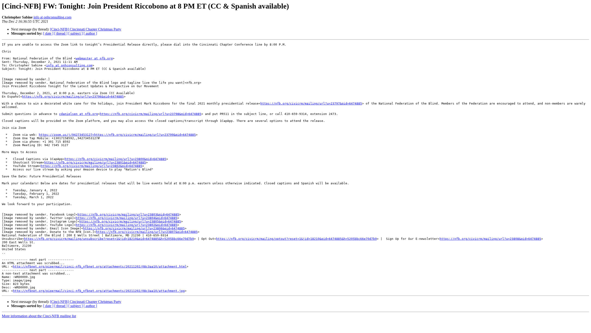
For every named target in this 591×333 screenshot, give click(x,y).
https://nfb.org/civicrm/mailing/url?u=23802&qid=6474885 (91, 166)
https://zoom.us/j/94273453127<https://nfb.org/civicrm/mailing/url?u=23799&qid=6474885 (117, 134)
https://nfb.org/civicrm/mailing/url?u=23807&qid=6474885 (147, 232)
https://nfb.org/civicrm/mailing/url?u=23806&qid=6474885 (134, 228)
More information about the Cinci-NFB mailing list (39, 316)
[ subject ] (75, 33)
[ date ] (48, 33)
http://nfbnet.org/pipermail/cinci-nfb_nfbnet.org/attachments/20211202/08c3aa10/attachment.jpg (99, 291)
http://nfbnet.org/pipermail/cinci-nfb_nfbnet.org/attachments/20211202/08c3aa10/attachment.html (100, 266)
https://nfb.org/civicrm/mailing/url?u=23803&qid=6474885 (128, 214)
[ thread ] (60, 33)
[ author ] (90, 33)
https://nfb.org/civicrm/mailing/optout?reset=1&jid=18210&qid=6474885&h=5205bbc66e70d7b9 (296, 238)
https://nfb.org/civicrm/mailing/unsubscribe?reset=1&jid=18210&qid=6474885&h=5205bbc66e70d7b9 (109, 238)
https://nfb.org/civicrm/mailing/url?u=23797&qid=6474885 (311, 103)
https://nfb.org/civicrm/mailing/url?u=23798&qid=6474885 (150, 114)
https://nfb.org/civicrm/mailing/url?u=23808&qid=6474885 (490, 238)
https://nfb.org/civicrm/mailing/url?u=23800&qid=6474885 (115, 159)
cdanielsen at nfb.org (78, 114)
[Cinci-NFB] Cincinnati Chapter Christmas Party (85, 29)
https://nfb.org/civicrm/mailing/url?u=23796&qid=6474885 (73, 96)
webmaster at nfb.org (94, 58)
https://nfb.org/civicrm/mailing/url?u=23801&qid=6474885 (95, 162)
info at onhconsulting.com (52, 17)
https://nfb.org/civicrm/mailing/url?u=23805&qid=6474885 (130, 221)
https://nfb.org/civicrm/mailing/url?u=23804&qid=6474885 (126, 218)
